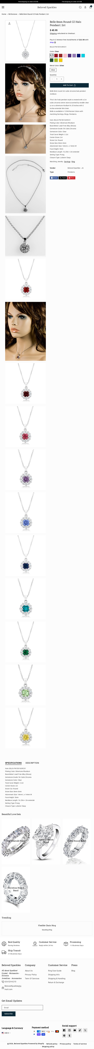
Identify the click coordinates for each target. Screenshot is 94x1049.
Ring (73, 161)
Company (30, 965)
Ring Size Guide (54, 971)
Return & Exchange (56, 982)
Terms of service (80, 1044)
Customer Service (57, 965)
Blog (73, 971)
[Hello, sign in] (85, 7)
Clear (51, 55)
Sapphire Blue (78, 55)
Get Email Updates (12, 1000)
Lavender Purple (74, 55)
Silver (53, 70)
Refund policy (51, 1044)
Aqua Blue (83, 55)
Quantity (53, 75)
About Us (29, 971)
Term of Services (32, 978)
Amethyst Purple (69, 55)
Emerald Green (51, 60)
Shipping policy (48, 1047)
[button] (4, 7)
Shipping (53, 33)
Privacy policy (65, 1044)
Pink (65, 55)
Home (4, 14)
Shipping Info (53, 975)
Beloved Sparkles (11, 965)
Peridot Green (56, 60)
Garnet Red (60, 55)
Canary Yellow (60, 60)
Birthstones (12, 14)
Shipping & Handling (56, 978)
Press (74, 965)
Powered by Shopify (36, 1044)
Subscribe (8, 1014)
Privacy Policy (31, 975)
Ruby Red (56, 55)
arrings (67, 161)
